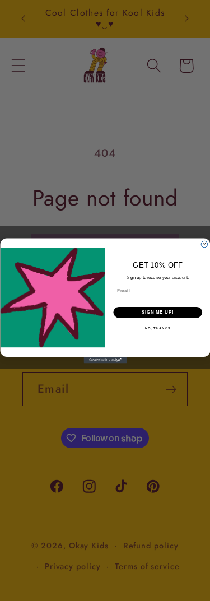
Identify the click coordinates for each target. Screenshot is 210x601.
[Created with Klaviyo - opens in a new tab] (105, 360)
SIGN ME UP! (157, 312)
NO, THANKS (157, 328)
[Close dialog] (204, 244)
